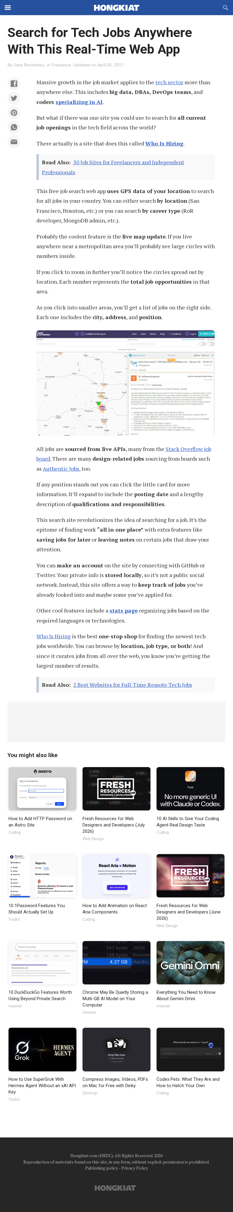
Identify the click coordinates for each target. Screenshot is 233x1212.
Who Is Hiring (164, 143)
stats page (124, 610)
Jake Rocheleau (29, 64)
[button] (14, 83)
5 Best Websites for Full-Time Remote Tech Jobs (132, 684)
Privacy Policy (134, 1168)
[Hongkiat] (116, 7)
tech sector (169, 82)
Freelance (61, 64)
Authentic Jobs (61, 468)
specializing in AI (79, 101)
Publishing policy (101, 1168)
